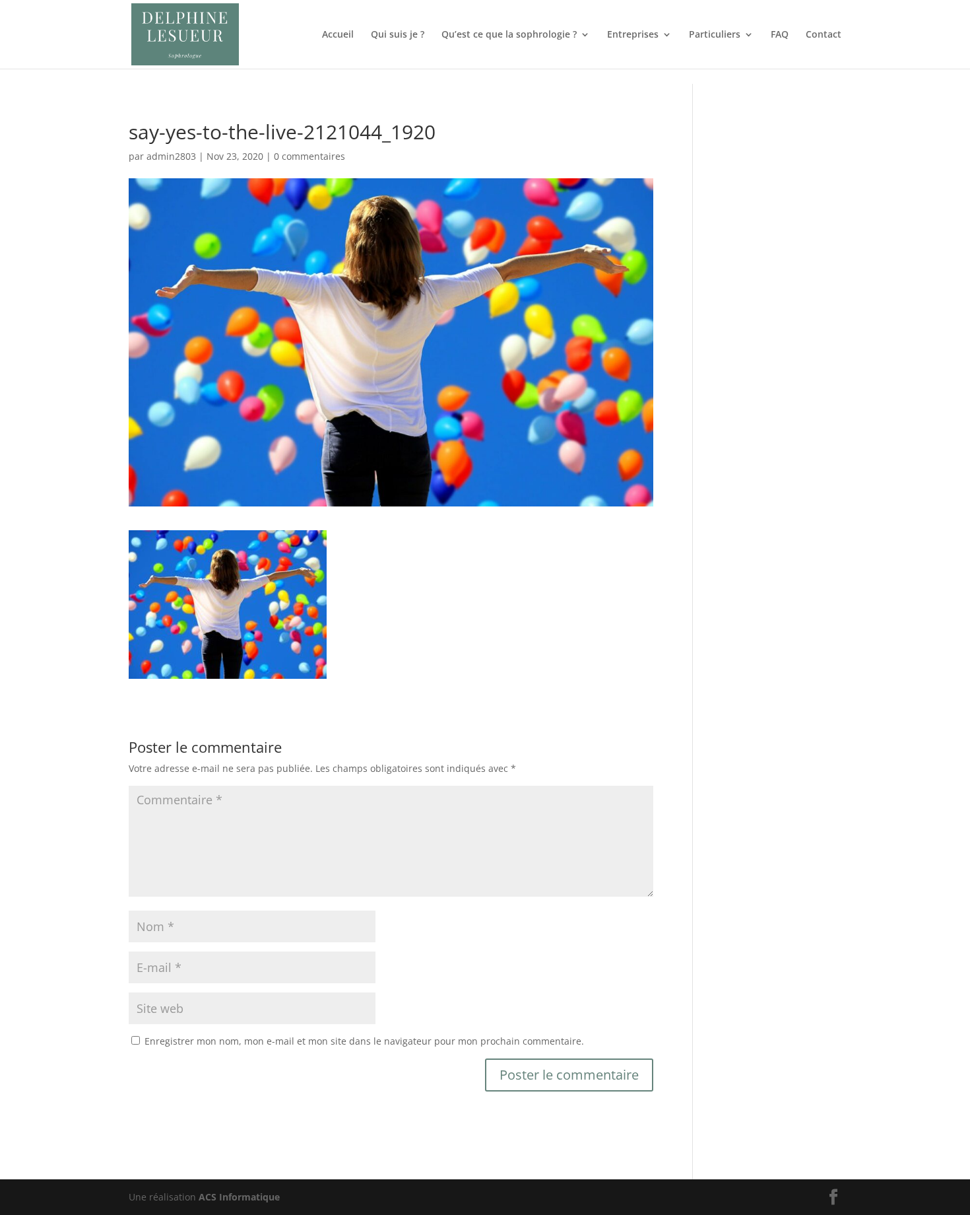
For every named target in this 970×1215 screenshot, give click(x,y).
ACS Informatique (239, 1197)
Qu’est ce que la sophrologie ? (509, 35)
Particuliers (714, 35)
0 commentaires (309, 156)
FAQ (780, 35)
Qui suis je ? (397, 35)
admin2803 (171, 156)
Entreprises (633, 35)
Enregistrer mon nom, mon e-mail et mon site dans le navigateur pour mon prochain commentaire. (364, 1041)
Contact (823, 35)
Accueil (338, 35)
